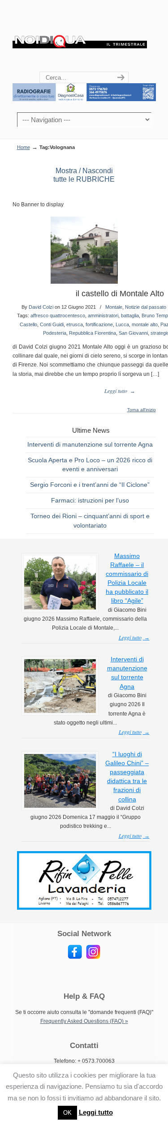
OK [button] (67, 1112)
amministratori (103, 315)
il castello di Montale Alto (120, 293)
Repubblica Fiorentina (92, 333)
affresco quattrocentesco (57, 315)
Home (23, 147)
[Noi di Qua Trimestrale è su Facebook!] (75, 957)
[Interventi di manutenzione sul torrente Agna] (60, 711)
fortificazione (99, 324)
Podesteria (54, 333)
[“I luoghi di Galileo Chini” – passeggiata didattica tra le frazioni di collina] (60, 806)
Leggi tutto (96, 1112)
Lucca (122, 324)
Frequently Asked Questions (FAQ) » (84, 1021)
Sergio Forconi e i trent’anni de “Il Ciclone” (90, 484)
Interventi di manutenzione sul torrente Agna (90, 444)
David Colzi (41, 307)
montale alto (145, 324)
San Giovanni (133, 333)
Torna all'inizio (141, 410)
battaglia (130, 315)
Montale (113, 307)
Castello (28, 324)
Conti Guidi (52, 324)
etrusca (74, 324)
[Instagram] (93, 957)
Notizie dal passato (145, 307)
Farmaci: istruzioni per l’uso (90, 500)
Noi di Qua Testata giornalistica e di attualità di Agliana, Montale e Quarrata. (80, 36)
